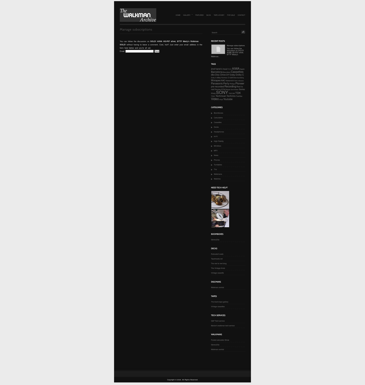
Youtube (228, 99)
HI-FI (216, 136)
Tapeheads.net (217, 258)
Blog (208, 15)
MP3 (215, 150)
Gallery (186, 15)
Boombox (226, 72)
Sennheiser (235, 89)
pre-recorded (217, 86)
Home (178, 15)
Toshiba (239, 96)
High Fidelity (219, 141)
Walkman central (217, 287)
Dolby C (240, 74)
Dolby (232, 74)
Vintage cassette (217, 273)
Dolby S (213, 78)
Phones (217, 160)
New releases (239, 81)
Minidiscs (217, 146)
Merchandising (239, 78)
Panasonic (217, 83)
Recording (230, 86)
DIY (227, 74)
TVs (215, 169)
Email (122, 51)
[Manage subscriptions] (218, 49)
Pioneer (239, 83)
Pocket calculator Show (220, 340)
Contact (241, 15)
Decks (216, 127)
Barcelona (217, 72)
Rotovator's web (217, 254)
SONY (222, 92)
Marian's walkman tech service (223, 325)
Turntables (218, 164)
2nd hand (216, 68)
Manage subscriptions (236, 45)
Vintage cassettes (218, 306)
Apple (242, 69)
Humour (224, 77)
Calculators (218, 117)
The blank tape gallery (219, 301)
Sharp (213, 93)
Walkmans (218, 174)
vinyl (221, 99)
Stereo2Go (215, 239)
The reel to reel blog (219, 263)
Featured (199, 15)
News (216, 155)
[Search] (243, 32)
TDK (238, 93)
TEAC (213, 96)
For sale (231, 15)
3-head (224, 68)
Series (242, 89)
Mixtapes (215, 80)
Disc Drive (220, 74)
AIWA (236, 68)
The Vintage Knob (218, 268)
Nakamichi (230, 80)
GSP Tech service (218, 321)
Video (215, 98)
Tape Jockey (219, 15)
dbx (213, 74)
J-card (231, 77)
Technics (231, 95)
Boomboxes (218, 113)
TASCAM (232, 93)
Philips (232, 83)
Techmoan (221, 95)
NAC (223, 80)
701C (230, 69)
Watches (217, 178)
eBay (219, 77)
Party (226, 83)
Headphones (219, 131)
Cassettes (237, 72)
